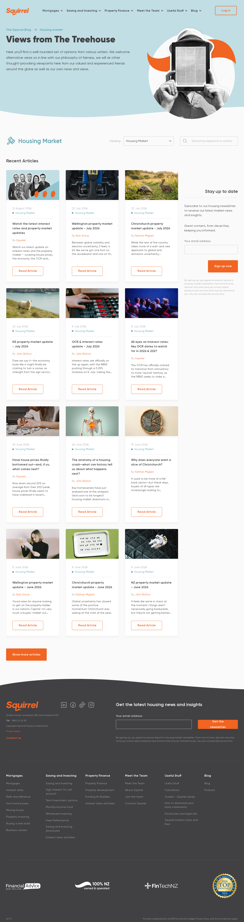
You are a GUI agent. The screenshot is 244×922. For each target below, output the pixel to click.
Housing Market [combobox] (137, 141)
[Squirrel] (17, 11)
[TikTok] (82, 704)
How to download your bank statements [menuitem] (179, 804)
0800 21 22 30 (19, 720)
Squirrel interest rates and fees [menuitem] (181, 821)
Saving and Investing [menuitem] (82, 10)
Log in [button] (226, 10)
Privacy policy (13, 731)
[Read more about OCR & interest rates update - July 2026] (92, 303)
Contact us (13, 738)
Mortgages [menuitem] (51, 10)
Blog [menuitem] (194, 10)
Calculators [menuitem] (172, 790)
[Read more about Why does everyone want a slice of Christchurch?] (151, 421)
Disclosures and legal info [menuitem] (181, 813)
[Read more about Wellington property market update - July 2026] (92, 185)
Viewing (115, 141)
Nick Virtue (82, 235)
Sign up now (223, 266)
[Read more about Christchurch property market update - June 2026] (92, 543)
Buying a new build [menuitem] (18, 823)
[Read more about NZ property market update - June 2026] (151, 543)
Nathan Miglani (144, 235)
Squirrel (21, 240)
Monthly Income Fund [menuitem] (59, 806)
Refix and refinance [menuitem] (18, 796)
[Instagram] (91, 704)
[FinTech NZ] (161, 886)
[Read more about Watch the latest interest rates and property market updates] (32, 185)
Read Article (28, 271)
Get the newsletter (218, 724)
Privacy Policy (202, 919)
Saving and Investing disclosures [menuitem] (59, 828)
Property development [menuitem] (99, 790)
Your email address (197, 241)
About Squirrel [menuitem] (134, 790)
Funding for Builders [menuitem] (97, 796)
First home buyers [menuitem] (17, 803)
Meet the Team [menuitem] (148, 10)
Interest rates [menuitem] (14, 790)
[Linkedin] (63, 704)
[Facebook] (73, 704)
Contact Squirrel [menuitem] (135, 803)
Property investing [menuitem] (17, 816)
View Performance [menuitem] (57, 820)
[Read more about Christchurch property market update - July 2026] (151, 185)
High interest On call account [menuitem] (59, 791)
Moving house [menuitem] (15, 810)
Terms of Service (223, 919)
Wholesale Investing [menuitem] (58, 813)
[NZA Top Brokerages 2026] (224, 885)
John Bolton (24, 353)
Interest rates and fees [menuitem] (60, 837)
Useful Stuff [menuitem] (175, 10)
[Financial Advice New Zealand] (23, 886)
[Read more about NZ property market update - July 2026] (32, 303)
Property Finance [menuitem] (117, 10)
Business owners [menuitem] (16, 830)
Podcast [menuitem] (209, 790)
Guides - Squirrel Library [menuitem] (180, 796)
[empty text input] (209, 141)
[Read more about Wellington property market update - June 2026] (32, 543)
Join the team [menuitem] (134, 796)
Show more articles (26, 654)
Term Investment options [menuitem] (62, 800)
